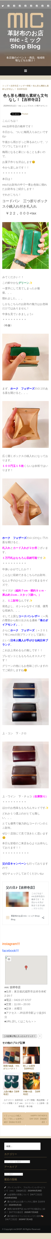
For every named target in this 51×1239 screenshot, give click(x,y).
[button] (26, 967)
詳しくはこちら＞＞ (24, 1021)
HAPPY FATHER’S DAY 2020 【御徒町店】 (38, 1118)
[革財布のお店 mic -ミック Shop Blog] (25, 20)
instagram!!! (11, 944)
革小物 (29, 1106)
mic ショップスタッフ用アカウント (33, 106)
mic (21, 1103)
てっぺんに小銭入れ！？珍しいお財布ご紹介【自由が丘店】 (14, 1118)
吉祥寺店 (19, 1100)
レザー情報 (30, 1100)
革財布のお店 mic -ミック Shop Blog (25, 40)
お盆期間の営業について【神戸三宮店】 (25, 1194)
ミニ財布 (40, 1103)
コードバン (30, 1103)
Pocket (25, 114)
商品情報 (41, 1100)
